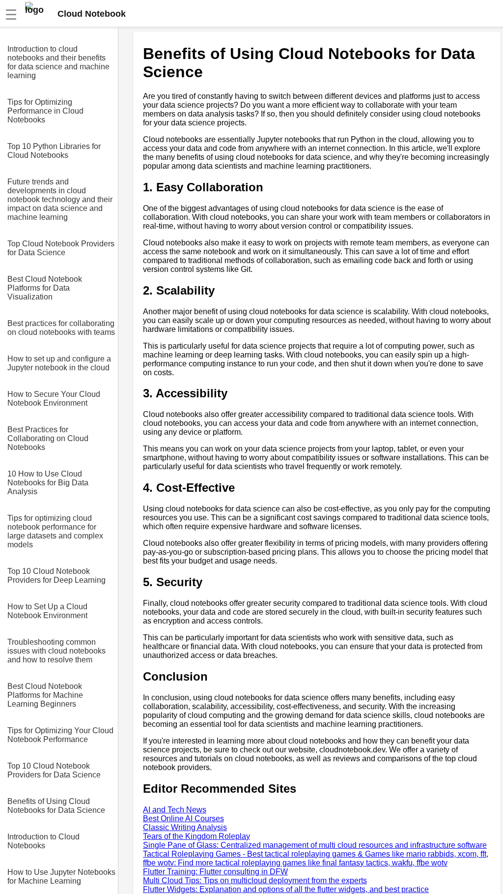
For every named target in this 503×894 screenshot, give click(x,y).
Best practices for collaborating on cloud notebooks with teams (61, 327)
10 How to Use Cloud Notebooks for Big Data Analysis (47, 483)
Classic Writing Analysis (185, 827)
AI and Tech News (174, 809)
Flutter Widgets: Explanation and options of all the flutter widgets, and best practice (286, 889)
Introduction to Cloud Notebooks (43, 841)
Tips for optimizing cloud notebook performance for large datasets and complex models (55, 531)
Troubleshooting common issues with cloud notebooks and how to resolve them (56, 651)
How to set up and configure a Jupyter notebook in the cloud (59, 363)
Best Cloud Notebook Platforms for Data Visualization (44, 288)
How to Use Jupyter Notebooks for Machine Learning (61, 876)
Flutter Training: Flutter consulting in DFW (215, 871)
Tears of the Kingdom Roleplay (196, 836)
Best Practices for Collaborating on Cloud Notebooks (47, 438)
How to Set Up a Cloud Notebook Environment (47, 611)
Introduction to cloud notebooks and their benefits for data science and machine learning (58, 62)
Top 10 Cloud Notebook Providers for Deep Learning (56, 575)
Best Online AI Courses (183, 818)
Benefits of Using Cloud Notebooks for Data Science (56, 805)
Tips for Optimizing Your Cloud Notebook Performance (60, 735)
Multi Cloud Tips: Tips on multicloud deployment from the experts (255, 880)
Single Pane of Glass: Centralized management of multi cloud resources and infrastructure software (315, 845)
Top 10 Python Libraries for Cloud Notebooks (54, 150)
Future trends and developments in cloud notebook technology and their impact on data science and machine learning (59, 199)
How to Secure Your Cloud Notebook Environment (53, 398)
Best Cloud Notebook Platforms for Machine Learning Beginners (45, 695)
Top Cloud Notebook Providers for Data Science (60, 248)
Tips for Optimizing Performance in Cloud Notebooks (45, 111)
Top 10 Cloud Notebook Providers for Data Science (54, 770)
